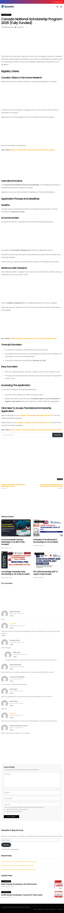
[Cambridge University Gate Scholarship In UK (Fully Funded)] (16, 559)
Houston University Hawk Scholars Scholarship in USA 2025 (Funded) (51, 486)
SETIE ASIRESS (13, 624)
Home (35, 909)
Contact (46, 909)
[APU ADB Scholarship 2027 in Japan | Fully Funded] (48, 559)
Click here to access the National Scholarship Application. (26, 409)
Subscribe (57, 435)
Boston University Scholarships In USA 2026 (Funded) (19, 884)
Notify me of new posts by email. (14, 811)
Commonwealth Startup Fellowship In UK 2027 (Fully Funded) (13, 542)
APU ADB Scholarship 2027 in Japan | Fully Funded (45, 572)
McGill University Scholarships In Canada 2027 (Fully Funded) (21, 895)
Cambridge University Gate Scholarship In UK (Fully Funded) (15, 572)
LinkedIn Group (44, 422)
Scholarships (6, 14)
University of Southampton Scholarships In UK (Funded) (45, 540)
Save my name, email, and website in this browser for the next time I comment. (24, 807)
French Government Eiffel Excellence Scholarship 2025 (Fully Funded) (35, 430)
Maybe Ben (13, 713)
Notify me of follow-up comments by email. (17, 809)
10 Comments (20, 27)
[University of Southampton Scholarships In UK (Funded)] (48, 527)
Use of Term (60, 909)
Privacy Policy (52, 909)
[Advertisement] (32, 42)
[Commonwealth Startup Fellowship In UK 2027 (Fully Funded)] (16, 527)
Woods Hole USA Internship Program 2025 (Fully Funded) (13, 486)
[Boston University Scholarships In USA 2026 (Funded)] (58, 884)
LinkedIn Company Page (27, 422)
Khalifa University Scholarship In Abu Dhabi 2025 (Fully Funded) (33, 338)
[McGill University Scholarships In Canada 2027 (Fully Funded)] (58, 895)
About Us (40, 909)
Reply (11, 615)
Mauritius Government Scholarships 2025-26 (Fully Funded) (32, 150)
